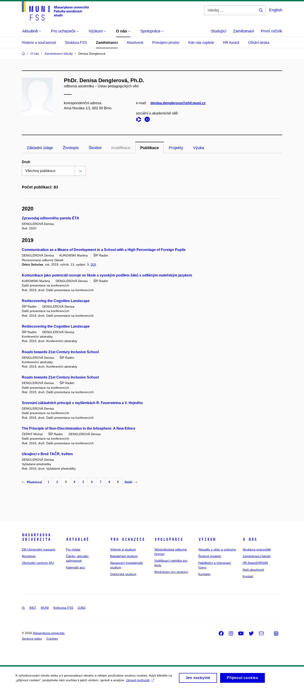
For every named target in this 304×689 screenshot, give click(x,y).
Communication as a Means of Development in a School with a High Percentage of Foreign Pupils (104, 250)
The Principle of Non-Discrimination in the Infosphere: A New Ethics (78, 428)
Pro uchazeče (127, 539)
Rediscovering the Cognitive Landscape (56, 301)
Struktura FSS (76, 42)
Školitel (95, 148)
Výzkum (207, 539)
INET (32, 607)
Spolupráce (168, 539)
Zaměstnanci (107, 42)
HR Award (231, 42)
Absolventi (135, 42)
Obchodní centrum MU (38, 563)
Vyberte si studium (123, 549)
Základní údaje (40, 148)
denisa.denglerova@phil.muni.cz (178, 103)
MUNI (45, 607)
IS (23, 607)
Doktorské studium (123, 574)
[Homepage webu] (55, 10)
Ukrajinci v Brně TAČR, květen (47, 454)
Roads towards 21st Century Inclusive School (60, 352)
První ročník (271, 31)
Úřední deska (258, 42)
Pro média (73, 549)
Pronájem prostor (165, 42)
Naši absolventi (253, 569)
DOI (93, 264)
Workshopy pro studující (171, 572)
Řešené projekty (209, 556)
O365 (81, 607)
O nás (250, 539)
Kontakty (204, 574)
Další (128, 482)
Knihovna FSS (63, 607)
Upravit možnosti (138, 680)
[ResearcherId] (140, 120)
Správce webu (32, 638)
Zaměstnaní (243, 31)
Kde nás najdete (201, 42)
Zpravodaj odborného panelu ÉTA (50, 218)
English (275, 10)
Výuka (198, 148)
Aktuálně (77, 539)
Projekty (176, 148)
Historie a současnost (39, 42)
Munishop (29, 556)
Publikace (149, 148)
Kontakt (248, 576)
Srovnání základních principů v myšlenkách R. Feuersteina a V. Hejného (82, 403)
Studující (218, 31)
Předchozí (34, 482)
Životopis (71, 148)
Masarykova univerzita (36, 537)
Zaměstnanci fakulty (257, 556)
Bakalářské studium (124, 556)
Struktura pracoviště (257, 549)
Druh (26, 162)
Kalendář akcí (75, 567)
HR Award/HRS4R (255, 563)
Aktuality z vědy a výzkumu (217, 549)
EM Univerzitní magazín (38, 549)
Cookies (52, 638)
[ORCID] (148, 120)
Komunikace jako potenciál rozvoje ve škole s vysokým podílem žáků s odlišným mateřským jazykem (107, 275)
